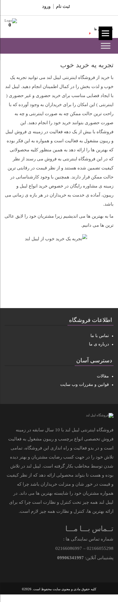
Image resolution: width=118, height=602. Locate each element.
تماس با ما (99, 335)
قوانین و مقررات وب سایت (84, 384)
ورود (46, 6)
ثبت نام (63, 6)
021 (90, 548)
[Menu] (105, 33)
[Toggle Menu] (105, 46)
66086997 (72, 548)
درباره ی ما (99, 344)
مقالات (103, 376)
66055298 (103, 548)
